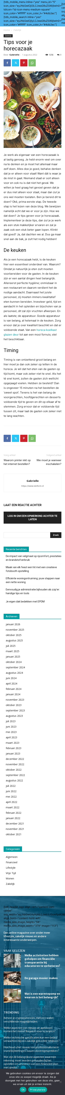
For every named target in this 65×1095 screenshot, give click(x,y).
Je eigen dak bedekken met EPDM (25, 601)
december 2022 (15, 759)
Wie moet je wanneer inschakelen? (48, 462)
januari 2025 (13, 656)
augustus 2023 (14, 715)
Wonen (10, 878)
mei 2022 (11, 796)
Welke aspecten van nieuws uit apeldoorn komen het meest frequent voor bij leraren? (29, 1029)
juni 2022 (11, 791)
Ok (23, 1089)
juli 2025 (11, 645)
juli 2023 (11, 721)
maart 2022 (12, 807)
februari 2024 (13, 689)
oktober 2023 (13, 705)
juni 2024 (11, 678)
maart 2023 (12, 742)
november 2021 (15, 829)
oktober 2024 (13, 662)
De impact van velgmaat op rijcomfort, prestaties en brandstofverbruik (33, 558)
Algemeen (12, 857)
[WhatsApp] (32, 62)
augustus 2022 (14, 780)
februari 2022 (13, 812)
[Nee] (60, 1082)
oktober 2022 (13, 769)
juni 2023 (11, 726)
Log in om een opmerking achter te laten (32, 517)
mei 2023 (11, 732)
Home (7, 30)
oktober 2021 (13, 834)
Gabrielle (14, 54)
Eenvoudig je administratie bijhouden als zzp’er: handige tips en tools (33, 591)
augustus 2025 (14, 640)
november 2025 (15, 629)
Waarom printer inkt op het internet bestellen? (17, 462)
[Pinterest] (23, 62)
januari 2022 (13, 818)
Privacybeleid (37, 1089)
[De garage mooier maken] (12, 978)
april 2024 (11, 683)
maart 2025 (12, 651)
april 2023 (11, 737)
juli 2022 (11, 786)
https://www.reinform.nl (32, 486)
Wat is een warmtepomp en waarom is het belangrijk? (42, 995)
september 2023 (15, 710)
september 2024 (15, 667)
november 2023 (15, 699)
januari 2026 (13, 624)
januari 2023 (13, 753)
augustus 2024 (14, 672)
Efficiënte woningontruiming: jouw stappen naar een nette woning (33, 580)
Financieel (11, 862)
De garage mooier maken (41, 978)
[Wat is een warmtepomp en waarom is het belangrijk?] (12, 996)
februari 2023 (13, 748)
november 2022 (15, 764)
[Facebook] (7, 62)
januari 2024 (13, 694)
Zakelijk (17, 30)
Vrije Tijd (11, 873)
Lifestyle (11, 867)
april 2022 (11, 802)
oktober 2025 (13, 635)
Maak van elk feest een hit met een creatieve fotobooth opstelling (31, 569)
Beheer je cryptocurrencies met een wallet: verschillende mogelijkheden (29, 1019)
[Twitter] (15, 62)
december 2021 (15, 823)
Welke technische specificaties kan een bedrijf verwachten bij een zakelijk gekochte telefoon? (31, 1039)
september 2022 (15, 775)
